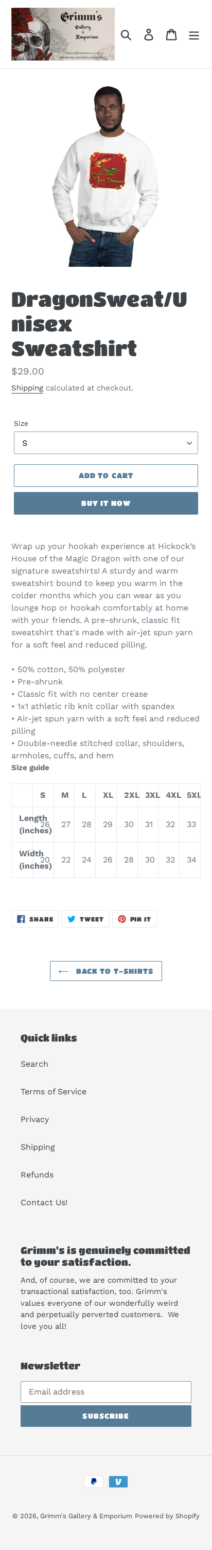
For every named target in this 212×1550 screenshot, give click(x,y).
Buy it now (106, 503)
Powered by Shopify (167, 1516)
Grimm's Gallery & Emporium (86, 1516)
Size (21, 423)
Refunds (37, 1175)
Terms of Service (53, 1091)
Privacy (35, 1119)
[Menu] (194, 34)
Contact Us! (44, 1202)
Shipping (27, 388)
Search (34, 1064)
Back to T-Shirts (113, 971)
